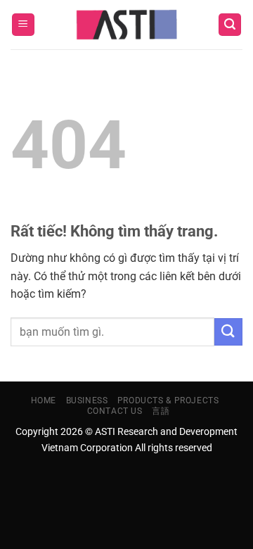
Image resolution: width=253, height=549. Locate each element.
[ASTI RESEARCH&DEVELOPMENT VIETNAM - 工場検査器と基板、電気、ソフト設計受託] (127, 24)
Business (87, 400)
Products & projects (168, 400)
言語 (160, 411)
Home (43, 400)
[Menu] (23, 25)
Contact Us (115, 411)
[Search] (230, 25)
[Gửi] (228, 332)
